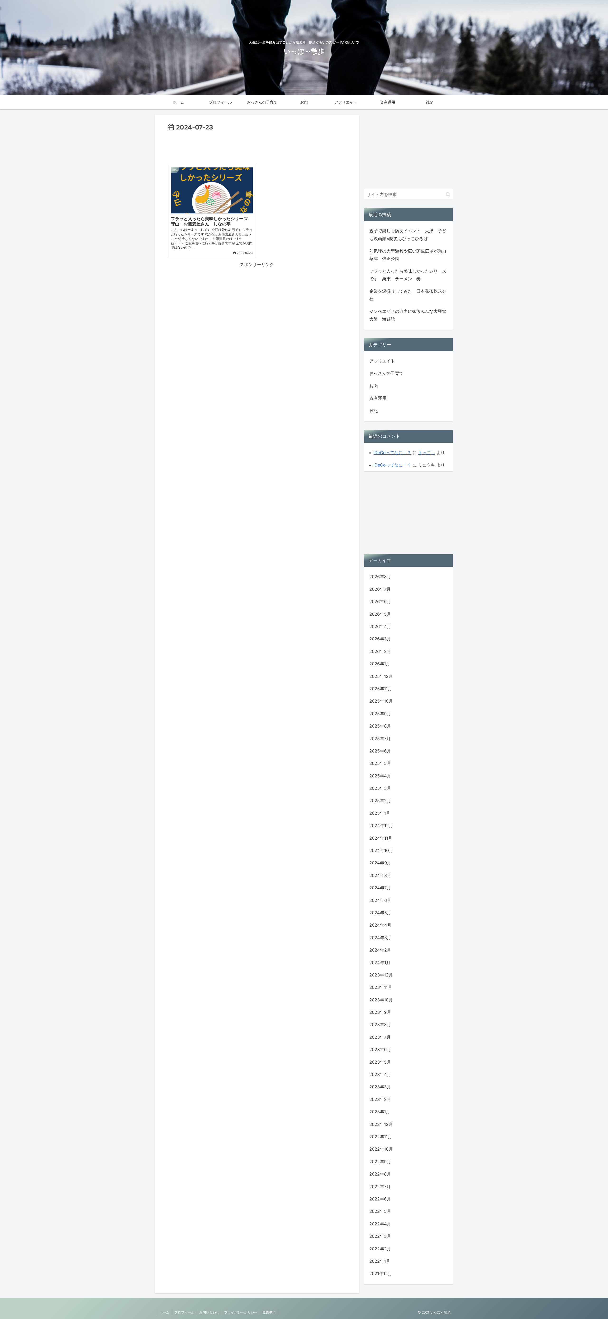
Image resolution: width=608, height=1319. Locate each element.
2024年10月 (381, 850)
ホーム (164, 1312)
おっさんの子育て (386, 373)
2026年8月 (380, 576)
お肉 (373, 385)
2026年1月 (379, 663)
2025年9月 (380, 713)
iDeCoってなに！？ (392, 452)
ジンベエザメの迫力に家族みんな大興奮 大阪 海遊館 (409, 315)
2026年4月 (380, 626)
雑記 (373, 410)
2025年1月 (379, 813)
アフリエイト (382, 360)
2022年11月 (380, 1136)
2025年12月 (381, 676)
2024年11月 (380, 838)
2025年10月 (381, 701)
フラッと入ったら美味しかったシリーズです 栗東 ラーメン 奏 (407, 275)
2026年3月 (380, 638)
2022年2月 (380, 1248)
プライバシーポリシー (240, 1312)
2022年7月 (380, 1186)
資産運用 (377, 398)
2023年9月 (380, 1012)
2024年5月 (380, 912)
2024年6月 (380, 900)
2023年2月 (380, 1099)
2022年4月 (380, 1223)
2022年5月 (380, 1211)
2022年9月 (380, 1161)
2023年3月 (380, 1086)
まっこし (426, 452)
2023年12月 (381, 974)
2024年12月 (381, 825)
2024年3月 (380, 937)
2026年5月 (380, 614)
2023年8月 (380, 1024)
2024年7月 (380, 887)
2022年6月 (380, 1198)
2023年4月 (380, 1074)
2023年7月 (380, 1037)
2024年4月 (380, 925)
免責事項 (269, 1312)
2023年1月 (379, 1111)
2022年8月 (380, 1173)
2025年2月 (380, 800)
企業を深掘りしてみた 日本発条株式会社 (407, 295)
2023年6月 (380, 1049)
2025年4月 (380, 775)
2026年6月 (380, 601)
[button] (448, 194)
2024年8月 (380, 875)
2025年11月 (380, 688)
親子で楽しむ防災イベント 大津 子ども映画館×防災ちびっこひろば (407, 234)
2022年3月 (380, 1236)
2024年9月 (380, 862)
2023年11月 (380, 987)
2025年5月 (380, 763)
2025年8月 (380, 726)
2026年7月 (380, 589)
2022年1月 (379, 1261)
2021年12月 (380, 1273)
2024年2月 (380, 950)
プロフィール (184, 1312)
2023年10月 (381, 999)
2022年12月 (381, 1124)
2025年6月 (380, 750)
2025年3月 (380, 788)
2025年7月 (380, 738)
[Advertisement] (257, 146)
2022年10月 (381, 1149)
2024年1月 (379, 962)
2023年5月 (380, 1062)
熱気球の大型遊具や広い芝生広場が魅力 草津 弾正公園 (409, 254)
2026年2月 (380, 651)
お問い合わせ (209, 1312)
